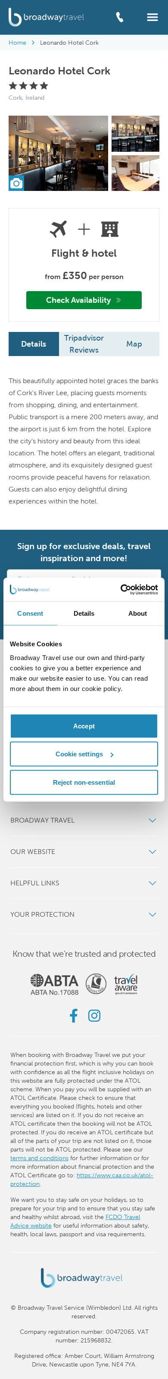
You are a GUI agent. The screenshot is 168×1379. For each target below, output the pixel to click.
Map (134, 343)
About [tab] (137, 613)
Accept (84, 725)
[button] (152, 16)
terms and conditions (39, 1158)
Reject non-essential (84, 782)
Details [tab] (84, 613)
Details (33, 343)
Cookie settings (79, 754)
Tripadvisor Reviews (84, 343)
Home (17, 42)
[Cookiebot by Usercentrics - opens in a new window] (121, 589)
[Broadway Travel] (46, 17)
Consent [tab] (30, 613)
